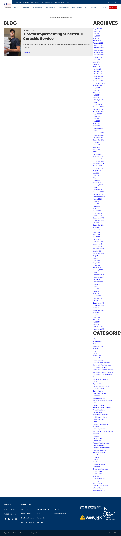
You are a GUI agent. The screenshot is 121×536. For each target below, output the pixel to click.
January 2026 (97, 45)
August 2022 (97, 142)
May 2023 (96, 121)
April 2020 (96, 208)
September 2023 (99, 111)
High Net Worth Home (100, 417)
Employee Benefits (37, 7)
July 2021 (96, 173)
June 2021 (96, 175)
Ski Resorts (96, 467)
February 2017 (98, 298)
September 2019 (98, 225)
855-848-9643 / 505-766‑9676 (22, 2)
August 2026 (97, 29)
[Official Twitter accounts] (112, 2)
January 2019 (97, 244)
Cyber (95, 381)
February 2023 (98, 128)
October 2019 (97, 223)
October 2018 (97, 251)
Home (51, 17)
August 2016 (97, 312)
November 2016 (98, 305)
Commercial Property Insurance (103, 372)
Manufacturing (97, 438)
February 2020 (98, 213)
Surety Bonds (97, 474)
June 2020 (97, 204)
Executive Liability (98, 405)
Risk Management (99, 464)
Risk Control (97, 462)
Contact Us (103, 7)
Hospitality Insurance (99, 429)
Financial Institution (99, 410)
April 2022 (96, 152)
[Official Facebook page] (105, 2)
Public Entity (97, 455)
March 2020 (97, 211)
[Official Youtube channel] (115, 2)
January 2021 (97, 187)
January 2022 (97, 159)
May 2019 (96, 234)
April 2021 (96, 180)
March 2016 (97, 324)
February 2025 (98, 71)
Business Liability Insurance (101, 363)
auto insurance (98, 346)
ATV (94, 339)
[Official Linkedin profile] (108, 2)
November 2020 (98, 192)
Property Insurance (99, 452)
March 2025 (97, 69)
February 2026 (98, 43)
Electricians (96, 396)
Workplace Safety (99, 490)
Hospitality (96, 426)
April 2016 (96, 322)
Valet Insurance (98, 483)
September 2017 (98, 282)
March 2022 (97, 154)
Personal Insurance (76, 7)
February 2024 (98, 100)
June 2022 (96, 147)
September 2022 (99, 140)
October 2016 (97, 308)
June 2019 (96, 232)
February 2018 (98, 270)
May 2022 (96, 149)
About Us (16, 7)
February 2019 (98, 241)
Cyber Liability (97, 384)
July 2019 (96, 230)
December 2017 (98, 275)
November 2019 (98, 220)
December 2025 (98, 48)
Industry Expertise (63, 7)
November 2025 (98, 50)
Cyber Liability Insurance (101, 386)
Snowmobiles (97, 471)
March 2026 (97, 41)
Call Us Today (113, 7)
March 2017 (97, 296)
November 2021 (98, 163)
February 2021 (98, 185)
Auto (94, 344)
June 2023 (96, 119)
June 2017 (96, 289)
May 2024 (96, 93)
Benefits (95, 348)
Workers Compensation (100, 485)
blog (94, 351)
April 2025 (96, 67)
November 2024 (98, 78)
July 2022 (96, 145)
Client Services (25, 7)
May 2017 (96, 291)
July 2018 (96, 258)
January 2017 (97, 301)
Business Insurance (50, 7)
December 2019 (98, 218)
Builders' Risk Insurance (100, 358)
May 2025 (96, 64)
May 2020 (96, 206)
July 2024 (96, 88)
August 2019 (97, 227)
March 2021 (97, 182)
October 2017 (97, 279)
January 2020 (97, 215)
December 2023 (98, 104)
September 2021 (98, 168)
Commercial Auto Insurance (102, 365)
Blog (86, 7)
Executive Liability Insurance (102, 407)
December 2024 (98, 76)
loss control (97, 436)
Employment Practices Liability (102, 400)
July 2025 (96, 59)
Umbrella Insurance (99, 478)
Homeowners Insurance (101, 424)
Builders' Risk (97, 355)
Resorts (95, 459)
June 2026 (96, 33)
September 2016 (98, 310)
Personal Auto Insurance (101, 443)
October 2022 (98, 137)
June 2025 (96, 62)
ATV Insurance (97, 341)
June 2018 (96, 260)
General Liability (98, 412)
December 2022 (98, 133)
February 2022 (98, 156)
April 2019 (96, 237)
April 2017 (96, 293)
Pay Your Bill (94, 7)
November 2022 (98, 135)
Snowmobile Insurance (100, 469)
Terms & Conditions (60, 514)
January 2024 (97, 102)
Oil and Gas (97, 441)
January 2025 (97, 74)
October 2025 (98, 52)
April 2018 (96, 265)
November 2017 (98, 277)
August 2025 (97, 57)
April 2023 (96, 123)
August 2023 (97, 114)
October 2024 (98, 81)
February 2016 (98, 327)
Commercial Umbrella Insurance (103, 374)
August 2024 (97, 85)
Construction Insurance (100, 379)
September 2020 (99, 197)
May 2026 (96, 36)
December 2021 (98, 161)
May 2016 (96, 319)
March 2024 (97, 97)
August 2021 (97, 171)
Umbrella (96, 476)
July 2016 (96, 315)
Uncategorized (98, 481)
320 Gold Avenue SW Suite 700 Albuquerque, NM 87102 (56, 2)
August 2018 (97, 256)
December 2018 (98, 246)
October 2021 (97, 166)
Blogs (95, 353)
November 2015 (98, 329)
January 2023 (97, 130)
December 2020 (98, 189)
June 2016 (96, 317)
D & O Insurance (98, 388)
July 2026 (96, 31)
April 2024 (96, 95)
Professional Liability (99, 450)
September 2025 (99, 55)
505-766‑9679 (36, 2)
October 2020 (98, 194)
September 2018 (98, 253)
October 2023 (98, 109)
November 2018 (98, 249)
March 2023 (97, 126)
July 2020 (96, 201)
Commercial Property (100, 367)
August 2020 (97, 199)
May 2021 (96, 178)
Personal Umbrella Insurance (102, 448)
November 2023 (98, 107)
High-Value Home (98, 419)
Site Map (56, 509)
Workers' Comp (98, 488)
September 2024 (99, 83)
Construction (97, 377)
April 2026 (96, 38)
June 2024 (97, 90)
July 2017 (96, 286)
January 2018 (97, 272)
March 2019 (97, 239)
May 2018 (96, 263)
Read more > (27, 52)
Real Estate (96, 457)
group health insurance (100, 415)
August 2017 (97, 284)
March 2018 (97, 267)
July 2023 (96, 116)
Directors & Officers (99, 393)
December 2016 (98, 303)
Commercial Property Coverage (103, 370)
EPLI (94, 403)
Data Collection (98, 391)
